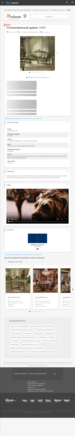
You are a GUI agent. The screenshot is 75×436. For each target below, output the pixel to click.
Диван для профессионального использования (23, 337)
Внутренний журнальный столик (46, 330)
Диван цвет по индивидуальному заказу (42, 351)
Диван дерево (38, 333)
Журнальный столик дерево (46, 337)
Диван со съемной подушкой (51, 341)
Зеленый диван (15, 344)
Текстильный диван (22, 326)
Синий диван (14, 341)
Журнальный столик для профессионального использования (27, 348)
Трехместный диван (16, 333)
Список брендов (32, 382)
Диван (12, 326)
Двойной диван (49, 326)
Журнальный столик (36, 326)
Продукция (49, 16)
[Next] (57, 53)
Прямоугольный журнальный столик (31, 341)
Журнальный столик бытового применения (22, 330)
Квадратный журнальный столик (19, 351)
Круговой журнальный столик (30, 344)
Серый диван (28, 333)
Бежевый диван (49, 333)
